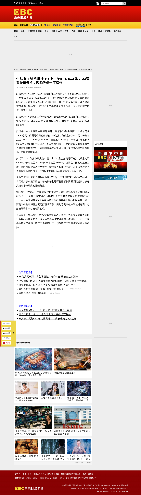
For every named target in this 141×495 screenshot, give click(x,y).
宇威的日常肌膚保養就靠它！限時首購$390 (26, 399)
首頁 (16, 25)
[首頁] (23, 14)
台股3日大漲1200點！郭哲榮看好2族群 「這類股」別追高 (79, 457)
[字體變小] (6, 334)
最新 (16, 31)
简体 (41, 3)
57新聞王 (46, 25)
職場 (100, 31)
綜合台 (35, 478)
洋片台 (61, 478)
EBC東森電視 (20, 3)
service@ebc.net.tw (122, 488)
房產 (67, 31)
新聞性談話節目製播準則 (70, 474)
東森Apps (32, 3)
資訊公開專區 (88, 474)
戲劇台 (42, 478)
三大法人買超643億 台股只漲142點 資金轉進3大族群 (47, 318)
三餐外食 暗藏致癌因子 (52, 398)
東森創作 (93, 478)
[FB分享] (6, 324)
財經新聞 (24, 25)
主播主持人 (27, 474)
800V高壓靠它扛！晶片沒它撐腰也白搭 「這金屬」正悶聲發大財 (33, 374)
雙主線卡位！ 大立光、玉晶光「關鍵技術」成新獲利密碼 (79, 399)
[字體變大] (6, 329)
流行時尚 (117, 31)
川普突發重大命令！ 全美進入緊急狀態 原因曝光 (45, 314)
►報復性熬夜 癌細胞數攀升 (31, 293)
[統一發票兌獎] (110, 180)
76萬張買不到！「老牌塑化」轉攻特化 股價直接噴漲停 (48, 276)
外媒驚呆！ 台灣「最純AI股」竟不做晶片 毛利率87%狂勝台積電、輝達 (52, 457)
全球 (53, 31)
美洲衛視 (74, 478)
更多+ (90, 25)
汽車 (73, 31)
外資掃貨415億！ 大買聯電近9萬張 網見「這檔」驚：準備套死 (53, 280)
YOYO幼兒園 (83, 478)
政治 (46, 31)
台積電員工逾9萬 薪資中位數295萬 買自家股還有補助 (72, 432)
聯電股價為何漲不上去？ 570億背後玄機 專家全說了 (47, 285)
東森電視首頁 (19, 478)
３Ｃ (87, 31)
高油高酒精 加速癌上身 (65, 373)
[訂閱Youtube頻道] (6, 344)
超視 (67, 478)
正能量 (108, 31)
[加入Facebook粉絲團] (6, 339)
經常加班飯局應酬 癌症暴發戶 (26, 457)
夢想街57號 (68, 25)
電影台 (55, 478)
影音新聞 (31, 31)
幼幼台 (48, 478)
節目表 (17, 474)
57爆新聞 (57, 25)
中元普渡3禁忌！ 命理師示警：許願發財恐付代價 (45, 310)
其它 (16, 36)
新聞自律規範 (53, 474)
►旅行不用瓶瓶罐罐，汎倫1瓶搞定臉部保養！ (41, 289)
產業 (40, 31)
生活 (94, 31)
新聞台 (28, 478)
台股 (60, 31)
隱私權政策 (124, 485)
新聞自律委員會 (40, 474)
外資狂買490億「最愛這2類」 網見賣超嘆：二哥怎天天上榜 (33, 432)
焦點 (23, 31)
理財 (80, 31)
